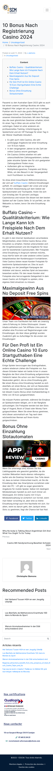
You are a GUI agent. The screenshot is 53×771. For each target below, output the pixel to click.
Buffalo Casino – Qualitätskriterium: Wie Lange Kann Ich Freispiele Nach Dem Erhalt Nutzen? (26, 70)
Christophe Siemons (26, 576)
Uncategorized (12, 55)
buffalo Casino (21, 183)
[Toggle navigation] (47, 10)
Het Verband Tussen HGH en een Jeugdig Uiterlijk (22, 649)
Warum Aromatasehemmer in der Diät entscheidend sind (25, 659)
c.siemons (31, 53)
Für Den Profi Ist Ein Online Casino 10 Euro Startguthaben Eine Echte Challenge (25, 85)
